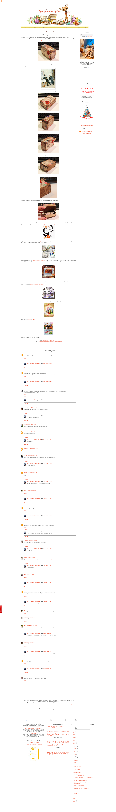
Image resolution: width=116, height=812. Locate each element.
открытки (61, 731)
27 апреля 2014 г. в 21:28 (47, 463)
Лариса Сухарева (27, 389)
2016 (74, 740)
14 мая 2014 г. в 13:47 (33, 625)
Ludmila (25, 660)
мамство (60, 753)
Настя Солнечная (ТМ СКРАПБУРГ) (34, 363)
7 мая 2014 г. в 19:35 (32, 591)
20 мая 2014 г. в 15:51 (31, 660)
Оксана (25, 431)
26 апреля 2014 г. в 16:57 (31, 490)
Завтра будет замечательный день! (80, 780)
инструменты (62, 752)
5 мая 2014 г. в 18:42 (47, 565)
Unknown (25, 354)
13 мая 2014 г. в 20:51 (31, 617)
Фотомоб (75, 786)
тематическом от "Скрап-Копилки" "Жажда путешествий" (35, 241)
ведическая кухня (66, 739)
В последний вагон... (77, 766)
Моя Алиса (76, 759)
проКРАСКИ (51, 733)
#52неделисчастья (51, 749)
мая (74, 756)
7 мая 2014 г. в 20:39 (47, 601)
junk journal (67, 726)
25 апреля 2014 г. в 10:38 (47, 399)
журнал (57, 752)
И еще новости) (76, 771)
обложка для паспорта (54, 731)
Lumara (25, 407)
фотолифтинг (50, 745)
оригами (53, 744)
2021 (74, 732)
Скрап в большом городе (87, 131)
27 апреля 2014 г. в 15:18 (31, 523)
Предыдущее (73, 704)
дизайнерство (41, 341)
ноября (75, 746)
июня (75, 754)
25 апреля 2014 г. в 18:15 (33, 448)
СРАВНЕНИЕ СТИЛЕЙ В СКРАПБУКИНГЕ (34, 744)
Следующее (23, 704)
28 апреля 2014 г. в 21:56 (47, 548)
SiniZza (25, 617)
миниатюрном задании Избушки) (36, 284)
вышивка (48, 741)
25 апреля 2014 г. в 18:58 (32, 455)
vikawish (25, 557)
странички (67, 733)
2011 (74, 800)
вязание (53, 741)
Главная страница (48, 704)
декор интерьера (62, 741)
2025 (74, 731)
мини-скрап (61, 730)
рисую (57, 744)
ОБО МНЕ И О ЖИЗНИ (87, 123)
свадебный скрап (57, 733)
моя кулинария (65, 742)
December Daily (49, 726)
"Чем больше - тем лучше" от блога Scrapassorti (30, 301)
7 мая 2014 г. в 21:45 (30, 610)
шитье (55, 745)
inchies (64, 726)
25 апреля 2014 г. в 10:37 (47, 381)
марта (75, 791)
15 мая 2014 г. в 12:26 (47, 651)
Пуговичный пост (77, 783)
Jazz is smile (76, 760)
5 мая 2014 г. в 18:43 (47, 582)
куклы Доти (58, 742)
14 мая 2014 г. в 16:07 (47, 633)
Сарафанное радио (51, 750)
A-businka (26, 540)
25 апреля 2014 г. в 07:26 (32, 354)
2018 (74, 737)
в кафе (29, 319)
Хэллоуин (56, 727)
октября (75, 748)
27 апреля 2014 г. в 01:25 (32, 507)
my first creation (49, 727)
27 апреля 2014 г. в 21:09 (47, 415)
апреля (75, 757)
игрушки (48, 742)
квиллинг (52, 742)
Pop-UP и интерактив (59, 726)
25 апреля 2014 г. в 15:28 (32, 431)
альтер (54, 728)
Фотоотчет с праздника (78, 778)
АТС (53, 727)
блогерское (57, 750)
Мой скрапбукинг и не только (79, 785)
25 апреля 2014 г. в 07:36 (47, 363)
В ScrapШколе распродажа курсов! (80, 789)
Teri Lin (25, 642)
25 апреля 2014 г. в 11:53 (31, 424)
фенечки (67, 744)
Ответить (25, 358)
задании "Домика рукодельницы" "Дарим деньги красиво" (49, 224)
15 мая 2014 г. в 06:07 (31, 642)
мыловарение (49, 744)
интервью (67, 752)
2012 (74, 798)
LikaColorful (26, 448)
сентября (75, 749)
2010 (74, 801)
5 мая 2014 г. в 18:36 (30, 574)
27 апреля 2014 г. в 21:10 (47, 439)
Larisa (25, 490)
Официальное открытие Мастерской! (81, 782)
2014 (74, 743)
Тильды (48, 739)
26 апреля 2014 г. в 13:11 (32, 472)
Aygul (25, 610)
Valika (25, 523)
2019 (74, 735)
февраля (75, 793)
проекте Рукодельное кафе (53, 559)
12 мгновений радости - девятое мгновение (33, 728)
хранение (60, 341)
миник (65, 730)
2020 (74, 734)
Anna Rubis (26, 591)
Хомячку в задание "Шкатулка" (38, 260)
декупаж (68, 741)
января (75, 795)
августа (75, 751)
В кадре (75, 762)
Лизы (34, 319)
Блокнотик (75, 774)
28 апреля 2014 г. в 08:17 (33, 540)
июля (75, 752)
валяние (60, 739)
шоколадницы (49, 735)
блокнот (64, 728)
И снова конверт (77, 769)
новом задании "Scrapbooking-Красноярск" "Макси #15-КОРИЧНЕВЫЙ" (47, 40)
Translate (90, 36)
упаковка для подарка (55, 341)
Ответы (26, 360)
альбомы (51, 728)
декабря (75, 745)
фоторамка (62, 734)
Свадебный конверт (77, 772)
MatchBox (53, 726)
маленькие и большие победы (52, 753)
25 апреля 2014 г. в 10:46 (32, 407)
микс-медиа (56, 730)
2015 (74, 742)
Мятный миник (33, 733)
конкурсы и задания (47, 341)
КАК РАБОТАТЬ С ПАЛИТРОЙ (33, 742)
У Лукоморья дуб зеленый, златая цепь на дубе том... (84, 777)
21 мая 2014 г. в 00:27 (47, 668)
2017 (74, 739)
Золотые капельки (87, 133)
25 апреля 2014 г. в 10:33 (36, 389)
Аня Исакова (26, 625)
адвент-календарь (61, 727)
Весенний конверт (77, 767)
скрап (62, 733)
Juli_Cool (25, 455)
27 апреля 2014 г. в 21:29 (47, 515)
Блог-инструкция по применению (62, 749)
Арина (25, 574)
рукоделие (62, 744)
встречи (61, 750)
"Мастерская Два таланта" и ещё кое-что (81, 788)
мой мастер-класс (54, 754)
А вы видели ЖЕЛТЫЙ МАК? (79, 775)
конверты (48, 730)
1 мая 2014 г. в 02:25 (31, 557)
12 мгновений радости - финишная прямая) (33, 723)
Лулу (25, 424)
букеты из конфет (54, 739)
